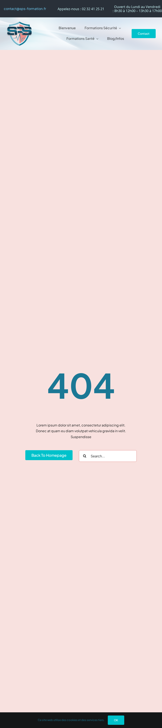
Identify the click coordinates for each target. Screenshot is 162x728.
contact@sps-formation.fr (25, 8)
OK (116, 720)
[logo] (19, 23)
